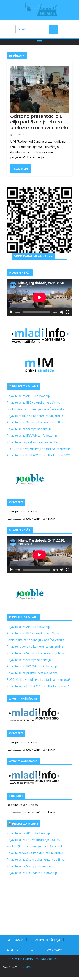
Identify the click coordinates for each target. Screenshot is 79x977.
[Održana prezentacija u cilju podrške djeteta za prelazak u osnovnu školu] (39, 89)
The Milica (27, 967)
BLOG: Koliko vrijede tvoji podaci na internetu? (38, 449)
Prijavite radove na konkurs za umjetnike (35, 416)
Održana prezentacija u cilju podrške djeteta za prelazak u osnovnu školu (39, 122)
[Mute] (62, 312)
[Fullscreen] (67, 312)
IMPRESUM (14, 940)
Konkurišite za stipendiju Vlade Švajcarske (35, 409)
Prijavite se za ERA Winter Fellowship (32, 436)
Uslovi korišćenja (47, 940)
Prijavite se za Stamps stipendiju (29, 429)
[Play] (11, 312)
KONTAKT (54, 950)
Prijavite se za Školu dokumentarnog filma (36, 422)
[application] (39, 297)
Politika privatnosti (21, 950)
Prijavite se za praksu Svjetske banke (32, 442)
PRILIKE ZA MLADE (25, 386)
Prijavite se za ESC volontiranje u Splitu (33, 403)
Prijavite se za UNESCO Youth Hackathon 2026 (38, 455)
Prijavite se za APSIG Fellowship (28, 396)
